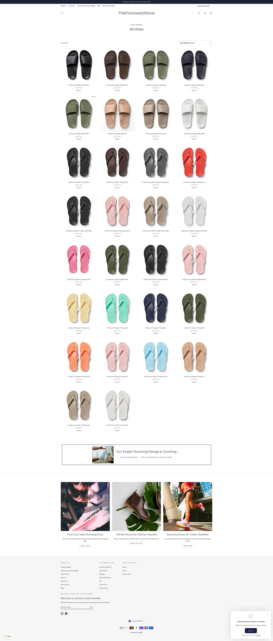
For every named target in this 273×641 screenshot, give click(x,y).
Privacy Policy (103, 588)
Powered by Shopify (136, 632)
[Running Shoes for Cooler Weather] (187, 506)
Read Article (136, 543)
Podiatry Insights (66, 567)
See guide (187, 546)
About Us (63, 6)
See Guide (85, 546)
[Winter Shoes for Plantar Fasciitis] (136, 506)
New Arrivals (103, 570)
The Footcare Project (108, 6)
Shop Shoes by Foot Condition (86, 6)
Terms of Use (103, 584)
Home (132, 25)
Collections (138, 25)
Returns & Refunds (104, 577)
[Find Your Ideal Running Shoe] (85, 506)
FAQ (100, 581)
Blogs (62, 588)
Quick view (79, 81)
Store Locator (65, 584)
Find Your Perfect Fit (105, 567)
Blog (98, 6)
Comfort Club (65, 574)
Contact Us (71, 6)
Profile (124, 570)
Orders (124, 567)
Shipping (102, 574)
